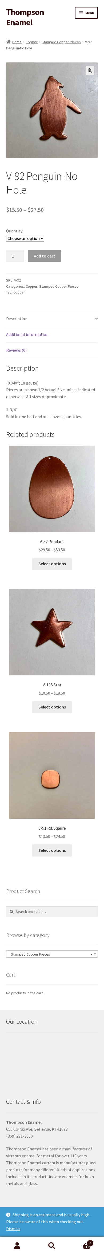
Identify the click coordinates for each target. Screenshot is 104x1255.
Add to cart (44, 256)
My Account (17, 1246)
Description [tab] (16, 318)
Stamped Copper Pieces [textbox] (51, 954)
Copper (32, 41)
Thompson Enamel (25, 17)
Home (17, 41)
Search (52, 1246)
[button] (90, 70)
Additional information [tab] (27, 334)
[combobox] (52, 954)
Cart (80, 1241)
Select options (52, 563)
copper (19, 292)
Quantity (14, 230)
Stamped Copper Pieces (61, 41)
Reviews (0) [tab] (16, 350)
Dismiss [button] (13, 1228)
